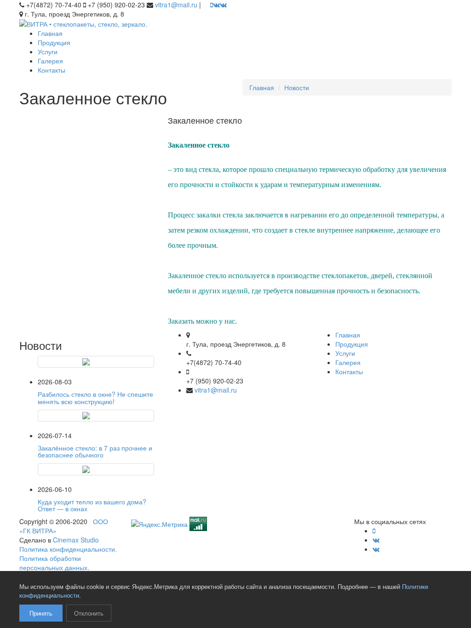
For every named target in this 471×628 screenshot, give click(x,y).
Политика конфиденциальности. (68, 549)
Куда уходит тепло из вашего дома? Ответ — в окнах (92, 505)
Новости (296, 87)
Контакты (51, 69)
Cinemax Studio (76, 539)
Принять (40, 613)
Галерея (50, 60)
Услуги (47, 51)
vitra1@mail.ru (176, 4)
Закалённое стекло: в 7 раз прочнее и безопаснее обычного (95, 451)
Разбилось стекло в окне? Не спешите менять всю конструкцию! (95, 397)
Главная (50, 33)
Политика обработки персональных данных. (54, 563)
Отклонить (88, 613)
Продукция (54, 42)
